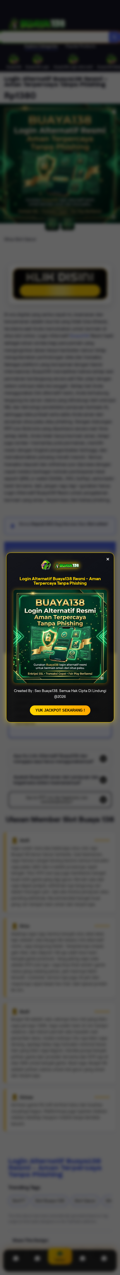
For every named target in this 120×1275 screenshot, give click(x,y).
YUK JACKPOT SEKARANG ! (60, 710)
